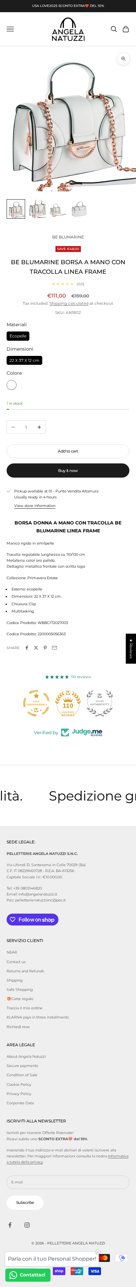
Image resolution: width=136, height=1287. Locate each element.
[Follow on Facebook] (10, 1225)
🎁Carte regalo (20, 998)
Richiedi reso (18, 1026)
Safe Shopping (20, 989)
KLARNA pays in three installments (38, 1017)
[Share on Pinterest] (45, 647)
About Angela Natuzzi (26, 1056)
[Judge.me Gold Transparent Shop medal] (36, 703)
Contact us (16, 961)
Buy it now (68, 470)
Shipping (15, 980)
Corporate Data (20, 1103)
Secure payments (22, 1065)
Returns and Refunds (25, 971)
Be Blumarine (68, 237)
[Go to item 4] (79, 209)
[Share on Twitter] (36, 647)
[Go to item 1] (16, 209)
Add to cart (68, 451)
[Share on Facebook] (26, 647)
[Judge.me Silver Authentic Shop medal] (99, 703)
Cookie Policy (19, 1084)
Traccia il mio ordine (25, 1008)
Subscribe (25, 1202)
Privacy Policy (19, 1093)
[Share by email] (54, 647)
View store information (34, 505)
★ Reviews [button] (131, 648)
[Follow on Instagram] (27, 1225)
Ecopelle (18, 334)
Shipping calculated (69, 303)
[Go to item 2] (37, 209)
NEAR (12, 952)
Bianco (12, 385)
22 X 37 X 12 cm (24, 359)
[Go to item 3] (58, 209)
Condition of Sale (22, 1075)
